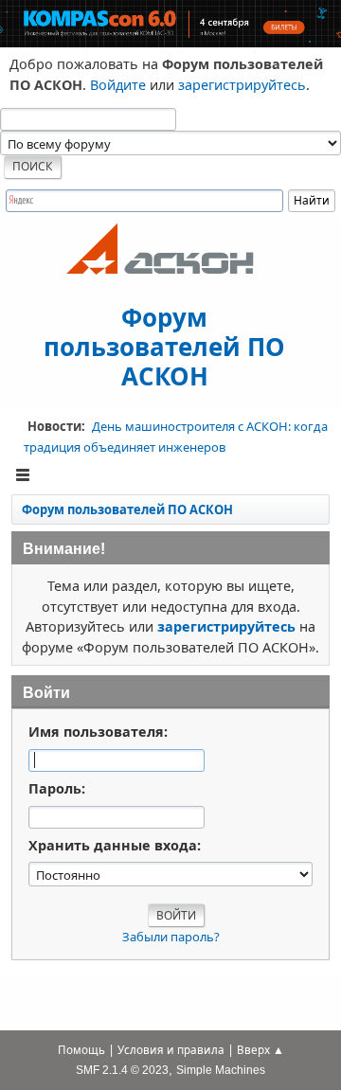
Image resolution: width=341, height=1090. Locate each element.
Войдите (118, 85)
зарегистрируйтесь (242, 85)
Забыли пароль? (171, 936)
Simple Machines (220, 1069)
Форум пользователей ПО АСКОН (164, 345)
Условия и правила (170, 1050)
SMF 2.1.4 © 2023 (122, 1069)
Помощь (81, 1050)
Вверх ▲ (260, 1050)
